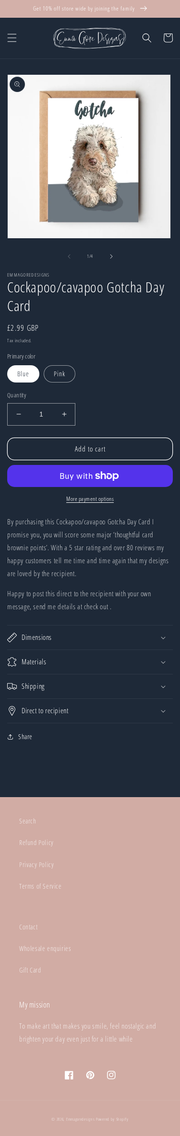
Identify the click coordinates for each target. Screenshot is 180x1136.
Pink (59, 373)
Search (27, 820)
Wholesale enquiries (45, 948)
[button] (12, 37)
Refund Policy (36, 842)
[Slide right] (111, 256)
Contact (28, 926)
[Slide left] (69, 256)
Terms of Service (40, 886)
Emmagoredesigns (80, 1119)
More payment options (90, 499)
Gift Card (30, 969)
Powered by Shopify (112, 1119)
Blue (23, 373)
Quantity (16, 395)
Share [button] (25, 736)
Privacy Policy (36, 864)
